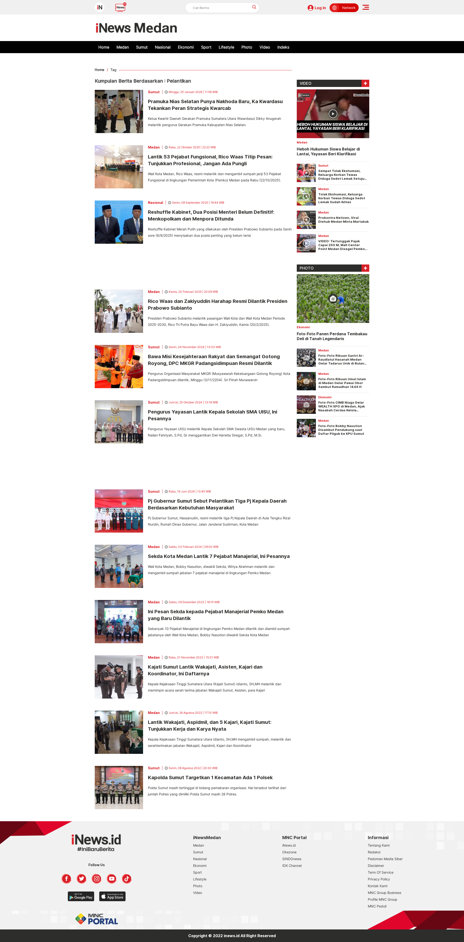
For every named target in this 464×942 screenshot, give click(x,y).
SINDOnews (291, 859)
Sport (206, 47)
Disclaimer (376, 866)
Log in (320, 7)
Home (103, 47)
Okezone (289, 852)
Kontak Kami (377, 886)
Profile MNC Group (382, 899)
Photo (246, 47)
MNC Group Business (384, 893)
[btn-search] (254, 7)
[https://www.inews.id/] (136, 28)
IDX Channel (292, 866)
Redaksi (374, 852)
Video (265, 47)
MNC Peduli (377, 906)
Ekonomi (186, 47)
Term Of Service (380, 872)
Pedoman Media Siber (385, 859)
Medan (122, 47)
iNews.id (289, 845)
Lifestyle (226, 47)
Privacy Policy (379, 879)
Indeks (283, 47)
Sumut (142, 47)
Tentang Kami (379, 845)
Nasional (163, 47)
